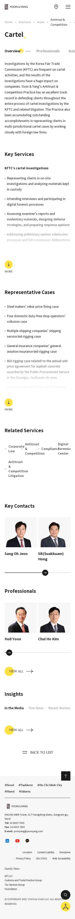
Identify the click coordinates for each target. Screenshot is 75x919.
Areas (40, 22)
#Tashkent (25, 785)
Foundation (11, 889)
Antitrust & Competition (59, 22)
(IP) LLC (9, 876)
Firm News (36, 708)
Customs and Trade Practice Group (23, 880)
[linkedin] (7, 841)
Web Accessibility (61, 858)
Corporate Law (14, 449)
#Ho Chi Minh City (49, 785)
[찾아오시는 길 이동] (56, 7)
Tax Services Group (15, 884)
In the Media (14, 708)
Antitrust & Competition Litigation (14, 469)
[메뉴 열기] (68, 7)
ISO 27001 (41, 858)
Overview (13, 51)
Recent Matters (59, 708)
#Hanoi (9, 791)
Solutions (25, 22)
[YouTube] (17, 841)
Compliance (47, 449)
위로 (65, 776)
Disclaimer (65, 852)
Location (27, 852)
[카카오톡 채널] (27, 841)
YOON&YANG (16, 7)
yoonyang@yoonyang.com (28, 831)
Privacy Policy (23, 858)
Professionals (48, 51)
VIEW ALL (16, 671)
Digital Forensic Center (64, 449)
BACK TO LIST (41, 752)
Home (8, 22)
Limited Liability (46, 852)
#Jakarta (24, 791)
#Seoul (9, 785)
